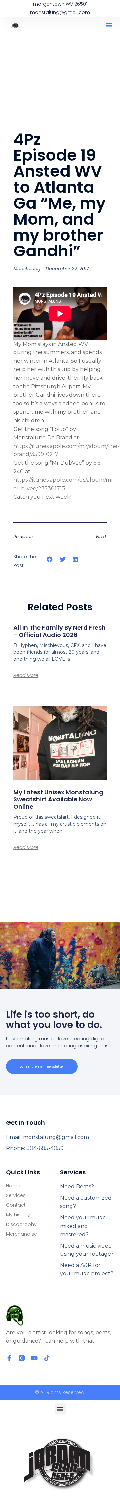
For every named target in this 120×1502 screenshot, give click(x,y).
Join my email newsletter (42, 1066)
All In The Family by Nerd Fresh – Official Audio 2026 (59, 631)
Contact (16, 1205)
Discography (21, 1224)
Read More (25, 675)
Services (16, 1195)
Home (13, 1185)
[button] (109, 25)
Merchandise (21, 1234)
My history (18, 1214)
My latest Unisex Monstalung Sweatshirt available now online (58, 799)
